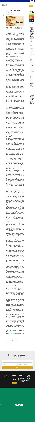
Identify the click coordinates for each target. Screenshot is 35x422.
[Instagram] (32, 1)
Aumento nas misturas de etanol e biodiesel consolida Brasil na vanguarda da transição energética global (32, 34)
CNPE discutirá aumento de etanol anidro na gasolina (32, 51)
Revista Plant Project (13, 333)
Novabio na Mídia (10, 14)
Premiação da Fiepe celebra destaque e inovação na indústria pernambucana (32, 66)
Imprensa (25, 6)
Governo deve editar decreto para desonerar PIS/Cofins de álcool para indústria (32, 82)
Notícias (24, 3)
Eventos (20, 6)
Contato (31, 6)
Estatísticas (14, 6)
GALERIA (30, 3)
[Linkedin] (30, 1)
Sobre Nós (18, 3)
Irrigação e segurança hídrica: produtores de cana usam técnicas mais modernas (32, 99)
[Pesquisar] (33, 12)
